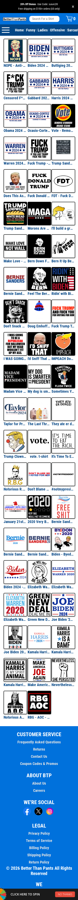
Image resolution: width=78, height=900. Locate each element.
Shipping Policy (39, 855)
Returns (39, 749)
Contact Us (39, 756)
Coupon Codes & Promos (39, 763)
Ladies (43, 30)
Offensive (57, 30)
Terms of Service (39, 840)
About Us (39, 783)
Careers (39, 790)
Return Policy (39, 862)
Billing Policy (39, 848)
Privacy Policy (39, 833)
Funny (30, 30)
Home (19, 30)
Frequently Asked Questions (39, 742)
